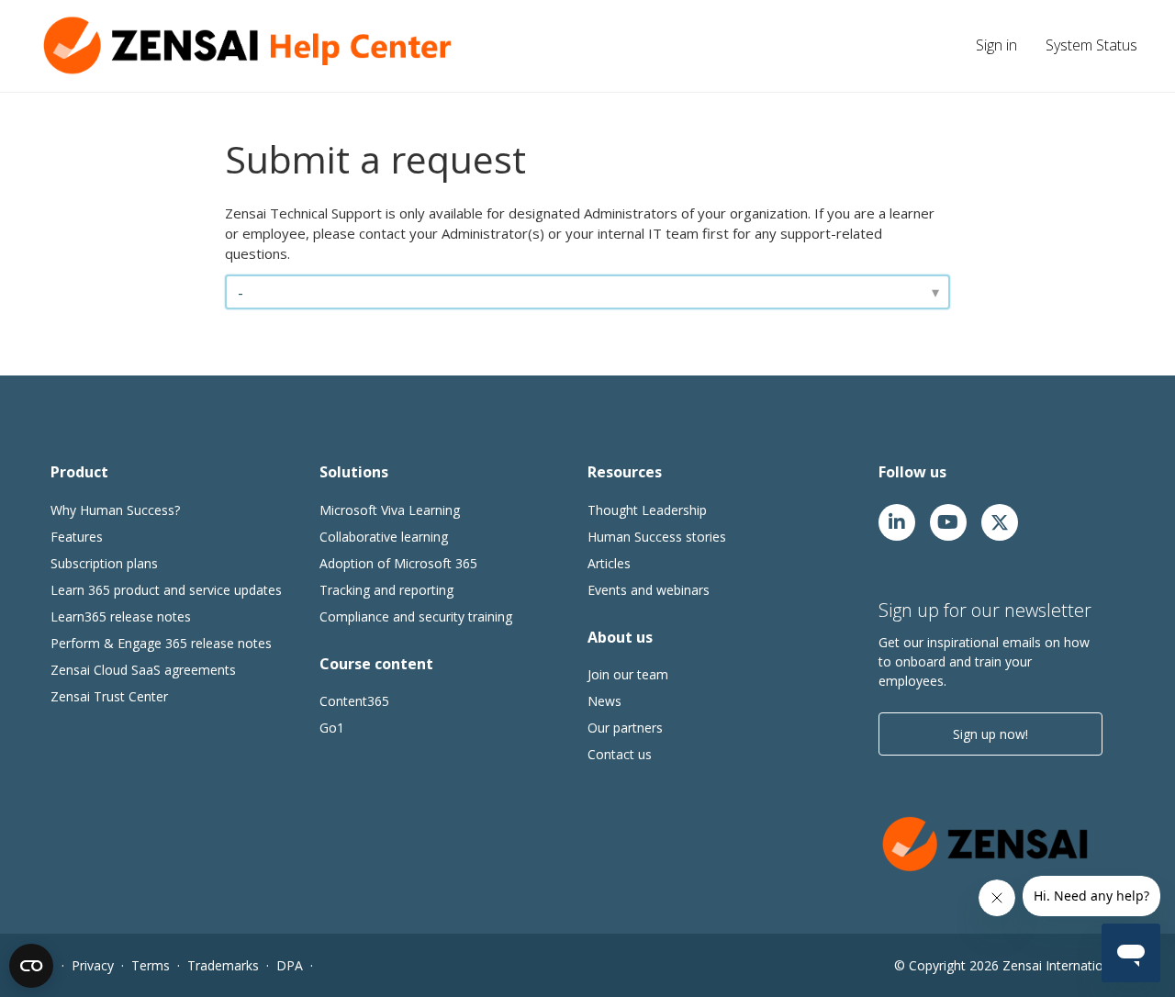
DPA (289, 965)
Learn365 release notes (120, 616)
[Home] (252, 45)
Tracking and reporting (386, 590)
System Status (1091, 45)
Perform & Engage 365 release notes (161, 643)
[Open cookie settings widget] (31, 966)
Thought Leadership (647, 510)
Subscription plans (104, 563)
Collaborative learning (383, 536)
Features (76, 536)
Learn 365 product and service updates (166, 590)
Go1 (331, 727)
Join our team (628, 674)
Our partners (625, 727)
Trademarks (223, 965)
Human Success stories (657, 536)
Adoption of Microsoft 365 (398, 563)
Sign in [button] (996, 45)
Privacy (93, 965)
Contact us (620, 754)
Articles (609, 563)
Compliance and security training (415, 616)
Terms (150, 965)
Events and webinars (649, 590)
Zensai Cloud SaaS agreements (143, 669)
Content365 (354, 701)
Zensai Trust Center (109, 696)
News (604, 701)
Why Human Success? (115, 510)
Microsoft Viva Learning (389, 510)
